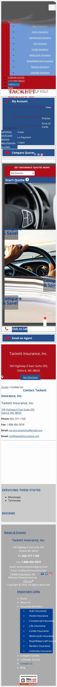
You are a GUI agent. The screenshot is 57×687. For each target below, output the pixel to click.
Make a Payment (21, 137)
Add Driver (18, 132)
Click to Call (20, 329)
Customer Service (16, 81)
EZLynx (28, 581)
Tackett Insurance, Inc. (23, 574)
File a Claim (18, 142)
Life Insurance (37, 626)
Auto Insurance (38, 611)
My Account (20, 101)
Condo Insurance (39, 631)
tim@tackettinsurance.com (24, 436)
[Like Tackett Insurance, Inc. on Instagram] (42, 154)
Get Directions (30, 377)
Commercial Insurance (41, 621)
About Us (25, 602)
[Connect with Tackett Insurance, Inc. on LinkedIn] (38, 154)
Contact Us (13, 84)
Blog (10, 87)
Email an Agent (22, 338)
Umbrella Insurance (40, 651)
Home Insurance (38, 615)
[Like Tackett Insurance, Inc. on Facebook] (35, 154)
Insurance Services (30, 606)
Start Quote (15, 180)
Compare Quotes (16, 77)
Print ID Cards (46, 125)
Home (4, 387)
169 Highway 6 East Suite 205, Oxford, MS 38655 (18, 411)
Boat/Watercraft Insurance (41, 641)
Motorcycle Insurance (41, 636)
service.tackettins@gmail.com (25, 430)
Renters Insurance (39, 646)
